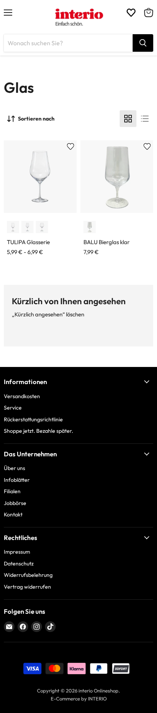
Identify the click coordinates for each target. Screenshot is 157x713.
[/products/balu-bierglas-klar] (116, 176)
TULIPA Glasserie (28, 242)
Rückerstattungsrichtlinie (33, 419)
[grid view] (128, 118)
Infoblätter (17, 479)
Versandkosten (22, 396)
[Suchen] (143, 43)
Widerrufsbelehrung (28, 575)
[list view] (144, 118)
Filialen (12, 491)
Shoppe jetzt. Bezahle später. (38, 430)
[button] (13, 227)
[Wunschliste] (131, 12)
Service (13, 407)
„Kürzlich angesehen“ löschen (48, 314)
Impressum (17, 551)
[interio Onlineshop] (78, 17)
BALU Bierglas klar (106, 242)
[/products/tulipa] (40, 176)
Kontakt (13, 514)
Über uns (14, 468)
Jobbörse (15, 503)
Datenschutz (19, 563)
